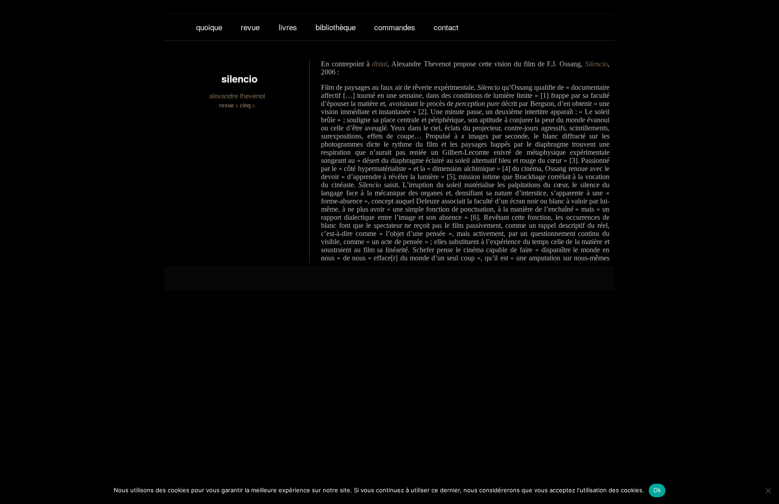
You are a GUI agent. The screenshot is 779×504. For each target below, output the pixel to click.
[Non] (767, 490)
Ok (657, 490)
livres (288, 26)
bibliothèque (336, 26)
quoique (209, 26)
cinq (245, 105)
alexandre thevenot (237, 95)
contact (446, 26)
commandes (394, 26)
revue (250, 26)
